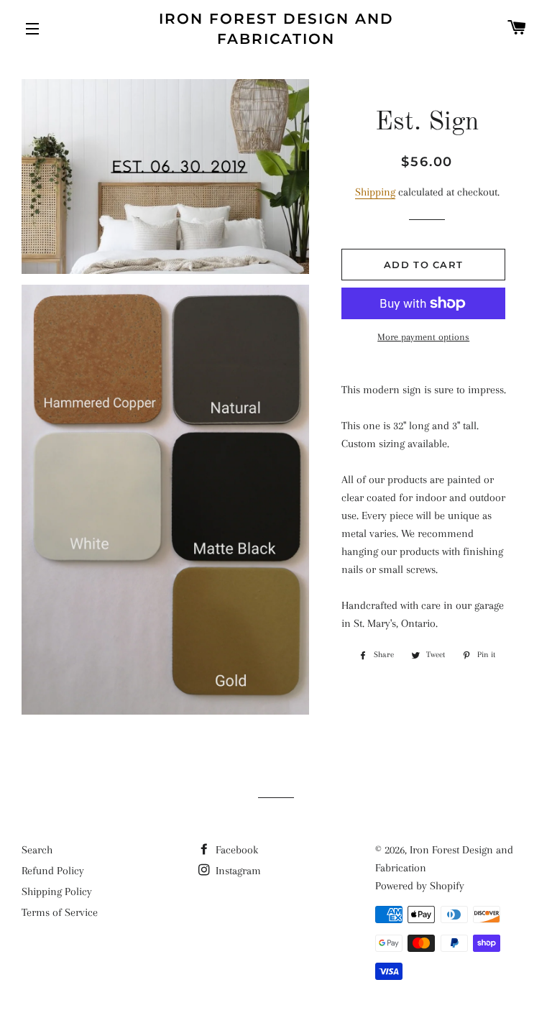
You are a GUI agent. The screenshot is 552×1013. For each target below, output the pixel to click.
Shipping (375, 191)
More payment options (423, 336)
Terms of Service (60, 912)
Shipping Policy (57, 891)
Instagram (237, 870)
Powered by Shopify (419, 885)
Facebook (235, 849)
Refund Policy (53, 870)
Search (37, 849)
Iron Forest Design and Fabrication (276, 28)
